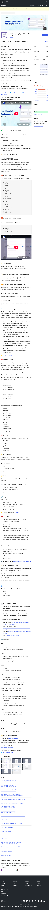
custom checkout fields (44, 69)
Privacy (2, 885)
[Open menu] (47, 2)
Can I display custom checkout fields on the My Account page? (8, 807)
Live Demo (16, 512)
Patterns (15, 885)
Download (45, 35)
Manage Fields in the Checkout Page (22, 561)
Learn (26, 879)
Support (46, 41)
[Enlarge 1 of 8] (9, 760)
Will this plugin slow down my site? (8, 838)
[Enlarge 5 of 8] (19, 765)
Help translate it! (33, 8)
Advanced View (37, 77)
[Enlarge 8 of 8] (29, 765)
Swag (39, 885)
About (2, 879)
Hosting (3, 883)
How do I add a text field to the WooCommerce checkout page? (8, 812)
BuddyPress (4, 895)
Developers (27, 883)
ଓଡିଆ (5, 901)
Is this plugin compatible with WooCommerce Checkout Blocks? (8, 786)
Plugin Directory (4, 5)
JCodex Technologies (13, 738)
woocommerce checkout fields (44, 74)
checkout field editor (43, 64)
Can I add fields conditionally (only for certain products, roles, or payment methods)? (11, 843)
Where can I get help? (6, 855)
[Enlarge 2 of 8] (9, 765)
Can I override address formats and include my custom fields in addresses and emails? (10, 847)
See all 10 (46, 61)
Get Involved (40, 879)
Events (38, 881)
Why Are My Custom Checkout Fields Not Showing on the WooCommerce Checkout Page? (12, 795)
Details (3, 41)
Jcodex (11, 37)
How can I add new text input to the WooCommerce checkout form (8, 781)
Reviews (10, 41)
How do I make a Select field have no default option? (13, 816)
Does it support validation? (7, 827)
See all (46, 100)
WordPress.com (5, 889)
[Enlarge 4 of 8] (19, 760)
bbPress (3, 893)
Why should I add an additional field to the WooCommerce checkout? (9, 790)
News (2, 881)
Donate (39, 883)
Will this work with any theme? (8, 819)
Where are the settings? (6, 851)
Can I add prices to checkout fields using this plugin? (12, 803)
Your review (36, 100)
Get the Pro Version (7, 355)
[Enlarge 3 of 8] (9, 770)
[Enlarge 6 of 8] (19, 771)
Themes (15, 881)
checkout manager (44, 67)
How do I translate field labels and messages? (11, 823)
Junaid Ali (21, 870)
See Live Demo (6, 92)
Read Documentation (16, 92)
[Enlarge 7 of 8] (29, 760)
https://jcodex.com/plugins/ (7, 747)
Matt (3, 891)
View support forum (38, 114)
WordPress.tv (28, 885)
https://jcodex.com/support (13, 635)
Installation (17, 41)
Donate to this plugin (38, 126)
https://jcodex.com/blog (8, 752)
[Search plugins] (14, 13)
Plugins (14, 883)
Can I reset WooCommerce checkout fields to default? (13, 799)
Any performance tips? (6, 831)
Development (25, 41)
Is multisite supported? (6, 835)
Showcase (15, 879)
